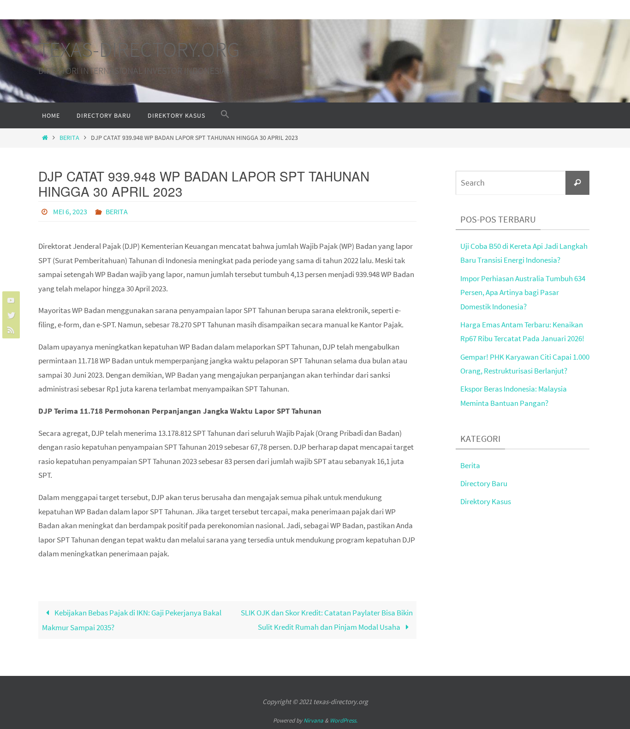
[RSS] (9, 329)
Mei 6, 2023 (70, 211)
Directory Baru (483, 483)
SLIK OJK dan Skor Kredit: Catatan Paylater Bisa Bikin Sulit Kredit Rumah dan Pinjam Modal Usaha (327, 620)
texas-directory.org (139, 49)
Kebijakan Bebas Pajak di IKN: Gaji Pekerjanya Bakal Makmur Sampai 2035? (131, 620)
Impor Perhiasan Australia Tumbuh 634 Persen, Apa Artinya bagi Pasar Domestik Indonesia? (522, 292)
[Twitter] (9, 315)
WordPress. (343, 720)
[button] (225, 114)
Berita (69, 138)
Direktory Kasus (485, 501)
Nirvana (313, 720)
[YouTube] (9, 300)
